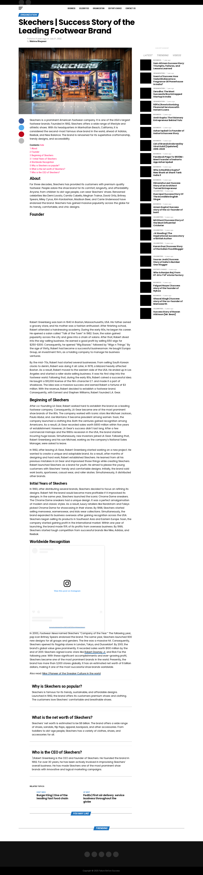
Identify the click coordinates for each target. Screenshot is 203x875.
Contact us (130, 8)
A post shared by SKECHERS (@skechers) (67, 627)
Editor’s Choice (115, 8)
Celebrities (84, 8)
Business (71, 8)
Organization (98, 8)
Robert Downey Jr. (95, 652)
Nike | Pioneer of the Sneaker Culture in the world (71, 673)
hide (42, 145)
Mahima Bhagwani (38, 41)
